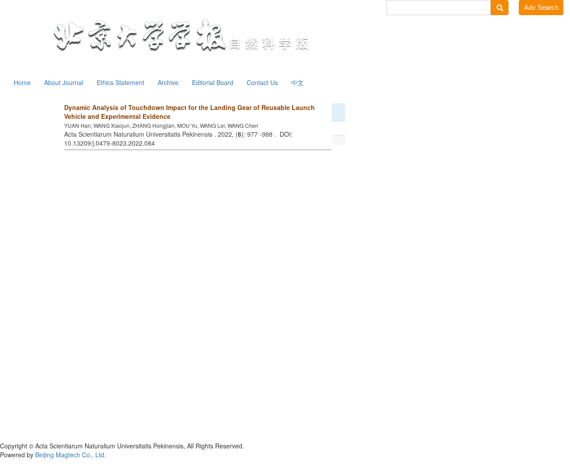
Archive (168, 82)
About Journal (63, 82)
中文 (297, 82)
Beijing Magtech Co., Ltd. (70, 454)
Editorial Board (212, 82)
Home (22, 82)
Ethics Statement (120, 82)
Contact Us (262, 82)
